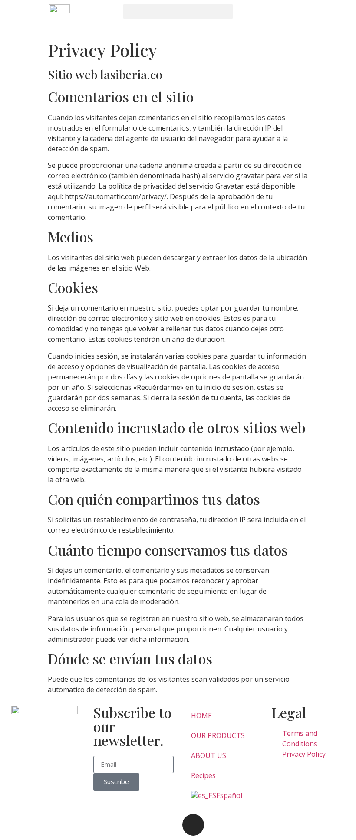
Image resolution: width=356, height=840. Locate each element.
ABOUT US (208, 755)
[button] (178, 11)
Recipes (203, 775)
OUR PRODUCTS (218, 735)
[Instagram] (193, 825)
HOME (201, 715)
